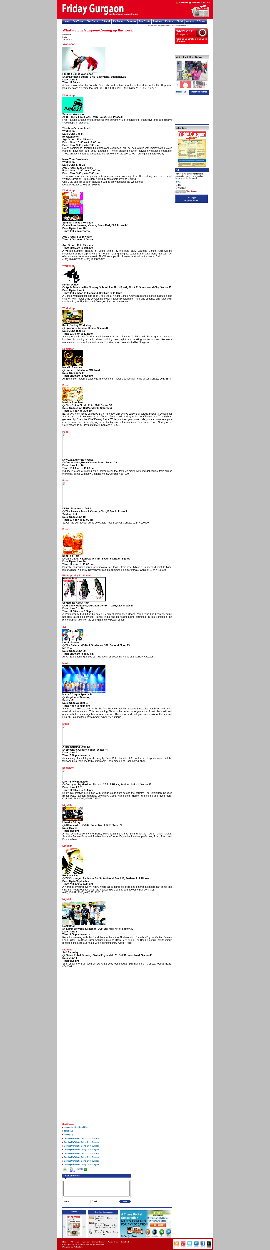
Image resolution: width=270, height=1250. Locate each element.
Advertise (196, 3)
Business (131, 21)
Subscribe (183, 3)
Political (169, 21)
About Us (75, 1242)
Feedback (125, 1242)
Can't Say (182, 188)
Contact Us (113, 1242)
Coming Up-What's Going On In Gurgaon (106, 1233)
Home (67, 21)
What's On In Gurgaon (184, 33)
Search (206, 3)
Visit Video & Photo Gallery (189, 57)
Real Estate (144, 21)
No (179, 185)
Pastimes (157, 21)
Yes (179, 182)
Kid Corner (118, 21)
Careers (85, 1242)
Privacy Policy (98, 1242)
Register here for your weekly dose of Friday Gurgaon (154, 25)
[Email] (79, 1169)
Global (180, 21)
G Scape (201, 21)
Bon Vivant (78, 21)
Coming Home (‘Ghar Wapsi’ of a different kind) (106, 1226)
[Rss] (177, 4)
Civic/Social (92, 21)
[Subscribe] (200, 17)
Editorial (106, 21)
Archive (190, 21)
